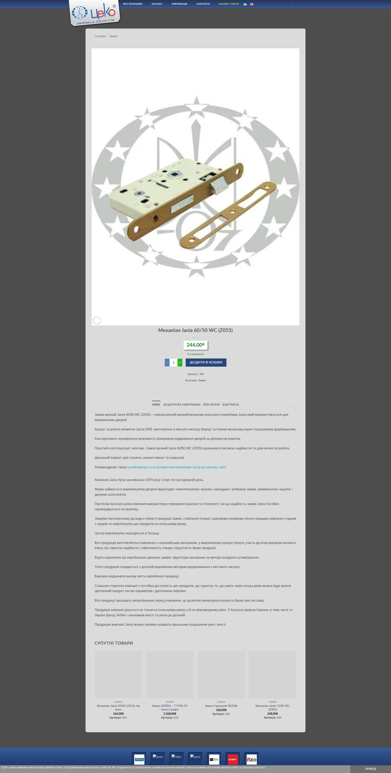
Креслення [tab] (211, 405)
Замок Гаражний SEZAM (221, 705)
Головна (100, 36)
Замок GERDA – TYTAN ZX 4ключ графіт (170, 707)
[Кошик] (298, 4)
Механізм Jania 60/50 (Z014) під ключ (118, 707)
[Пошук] (275, 4)
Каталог (157, 4)
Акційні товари (229, 4)
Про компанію (133, 4)
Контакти (203, 4)
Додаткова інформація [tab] (181, 405)
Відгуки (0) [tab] (231, 405)
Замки (113, 36)
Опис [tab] (156, 405)
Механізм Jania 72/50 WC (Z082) (273, 707)
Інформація (179, 4)
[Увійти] (285, 4)
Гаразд (370, 769)
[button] (97, 321)
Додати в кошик (206, 362)
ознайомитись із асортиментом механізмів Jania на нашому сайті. (177, 467)
